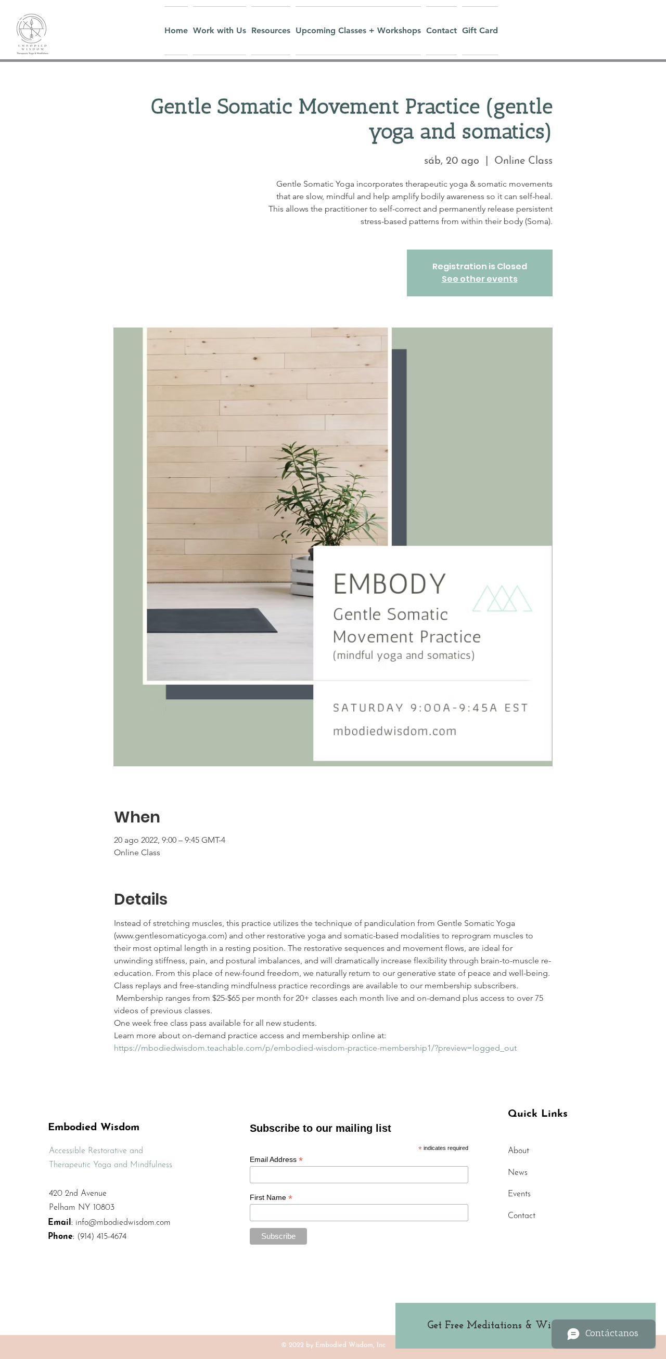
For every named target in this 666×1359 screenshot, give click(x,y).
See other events (480, 279)
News (518, 1173)
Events (519, 1194)
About (518, 1151)
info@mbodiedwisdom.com (123, 1223)
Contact (521, 1216)
